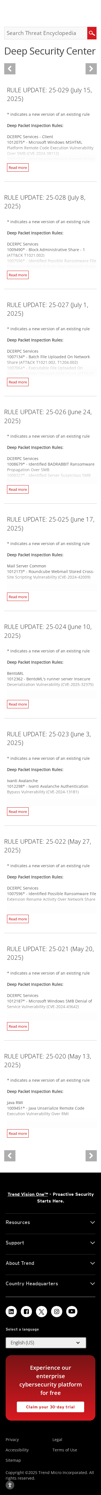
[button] (46, 1342)
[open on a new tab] (41, 1311)
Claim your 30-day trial (46, 1405)
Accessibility (17, 1449)
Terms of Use (64, 1449)
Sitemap (13, 1460)
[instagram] (56, 1311)
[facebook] (26, 1311)
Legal (57, 1439)
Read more (18, 167)
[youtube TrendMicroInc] (71, 1311)
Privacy (12, 1439)
